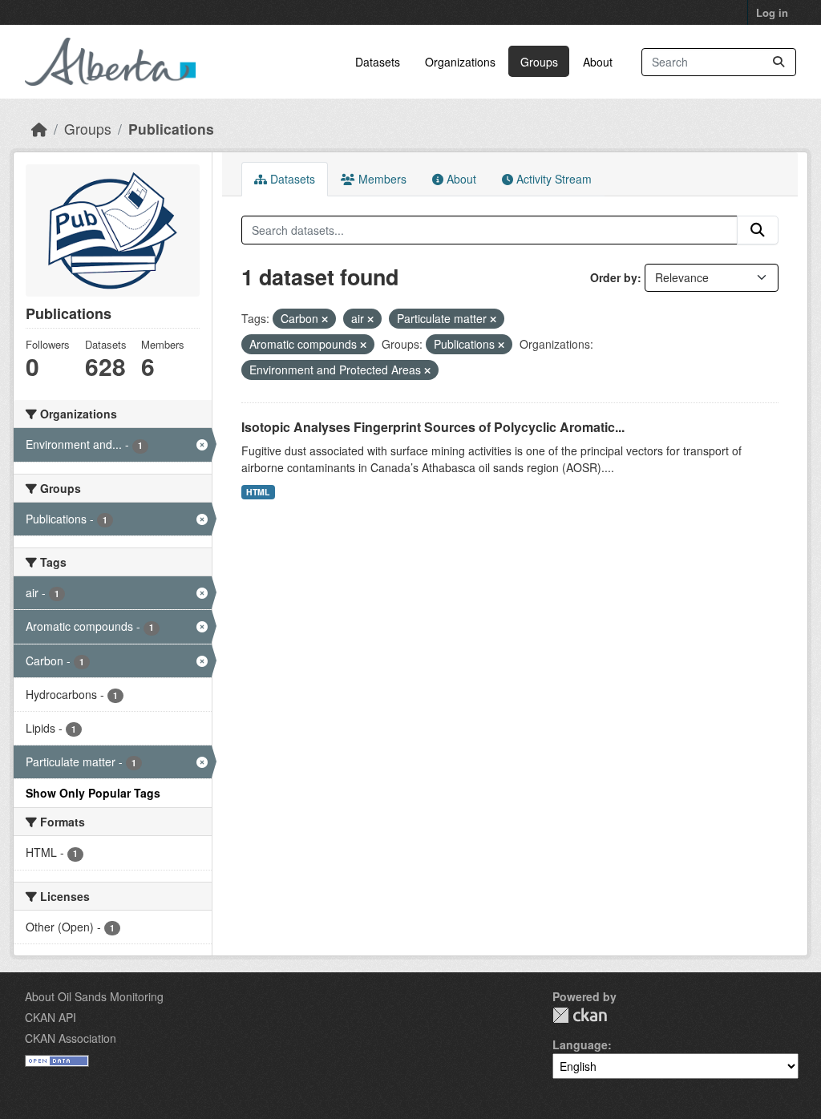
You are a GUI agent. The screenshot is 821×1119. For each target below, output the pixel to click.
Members (380, 179)
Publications (171, 129)
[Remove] (325, 319)
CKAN (579, 1015)
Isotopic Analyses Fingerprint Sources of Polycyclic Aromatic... (433, 427)
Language (580, 1044)
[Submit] (778, 62)
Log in (772, 12)
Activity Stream (552, 179)
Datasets (377, 62)
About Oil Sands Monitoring (94, 996)
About (598, 62)
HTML (257, 492)
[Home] (39, 129)
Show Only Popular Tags (93, 793)
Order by (613, 277)
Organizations (460, 62)
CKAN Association (70, 1038)
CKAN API (50, 1017)
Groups (539, 62)
